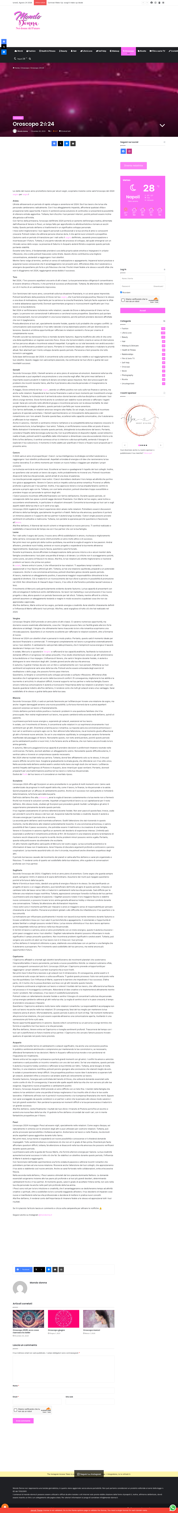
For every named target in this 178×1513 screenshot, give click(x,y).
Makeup (115, 51)
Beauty (64, 51)
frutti (25, 774)
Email (16, 1397)
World (20, 51)
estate (18, 565)
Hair (75, 51)
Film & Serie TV (128, 358)
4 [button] (144, 445)
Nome (16, 1386)
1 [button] (139, 445)
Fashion (32, 51)
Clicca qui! (148, 453)
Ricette (143, 51)
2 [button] (141, 445)
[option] (142, 420)
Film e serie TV (158, 51)
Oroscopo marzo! (91, 1330)
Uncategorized (128, 383)
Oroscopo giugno (56, 1330)
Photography (127, 375)
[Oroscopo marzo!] (98, 1319)
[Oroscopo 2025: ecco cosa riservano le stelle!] (28, 1319)
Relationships (127, 354)
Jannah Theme (36, 1510)
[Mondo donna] (28, 20)
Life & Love (87, 51)
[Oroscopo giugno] (63, 1319)
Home (17, 68)
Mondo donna (22, 131)
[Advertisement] (115, 26)
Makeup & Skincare (130, 346)
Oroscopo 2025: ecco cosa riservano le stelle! (26, 1331)
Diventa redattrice (133, 165)
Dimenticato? (158, 286)
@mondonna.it (45, 1215)
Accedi (143, 310)
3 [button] (142, 445)
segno (16, 194)
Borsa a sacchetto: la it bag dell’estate (63, 3)
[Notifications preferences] (5, 1507)
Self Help (102, 51)
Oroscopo (129, 51)
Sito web (69, 1397)
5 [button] (146, 445)
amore (18, 522)
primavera (43, 797)
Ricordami (126, 292)
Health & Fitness (48, 51)
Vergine (47, 651)
